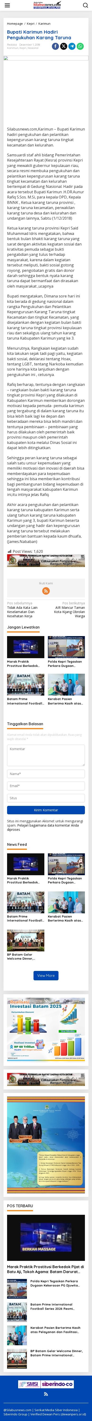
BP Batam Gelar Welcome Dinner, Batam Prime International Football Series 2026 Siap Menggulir (24, 957)
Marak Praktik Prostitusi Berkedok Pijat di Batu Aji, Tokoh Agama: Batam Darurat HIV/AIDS (25, 664)
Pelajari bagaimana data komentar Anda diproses (43, 827)
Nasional (33, 48)
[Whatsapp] (80, 46)
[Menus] (7, 5)
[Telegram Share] (71, 46)
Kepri (23, 48)
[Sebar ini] (55, 46)
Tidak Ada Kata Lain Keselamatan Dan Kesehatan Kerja (22, 609)
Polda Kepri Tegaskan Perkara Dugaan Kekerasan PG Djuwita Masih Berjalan (65, 664)
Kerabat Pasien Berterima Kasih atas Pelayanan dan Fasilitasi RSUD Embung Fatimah (66, 701)
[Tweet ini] (63, 46)
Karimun (12, 48)
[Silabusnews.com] (47, 5)
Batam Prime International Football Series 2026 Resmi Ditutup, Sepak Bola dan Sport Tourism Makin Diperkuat (24, 701)
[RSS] (46, 591)
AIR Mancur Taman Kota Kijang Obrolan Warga (69, 609)
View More (46, 975)
